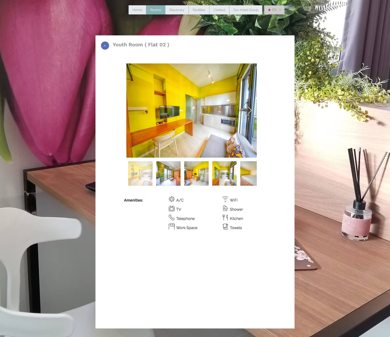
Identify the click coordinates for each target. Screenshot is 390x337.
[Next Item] (249, 111)
